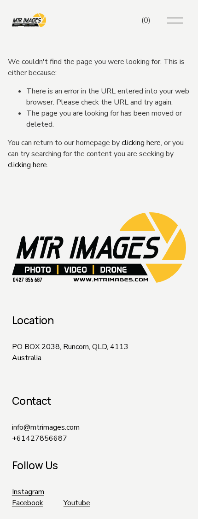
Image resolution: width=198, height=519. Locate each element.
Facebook (27, 503)
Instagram (28, 492)
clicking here (141, 143)
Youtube (77, 503)
